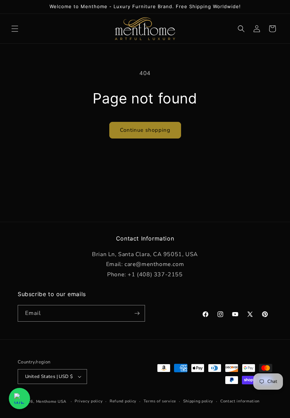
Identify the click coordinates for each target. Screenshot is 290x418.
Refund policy (123, 401)
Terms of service (160, 401)
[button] (15, 28)
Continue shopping (145, 130)
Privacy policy (89, 401)
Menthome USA (51, 401)
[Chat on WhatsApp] (19, 398)
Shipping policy (198, 401)
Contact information (240, 401)
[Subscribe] (137, 313)
